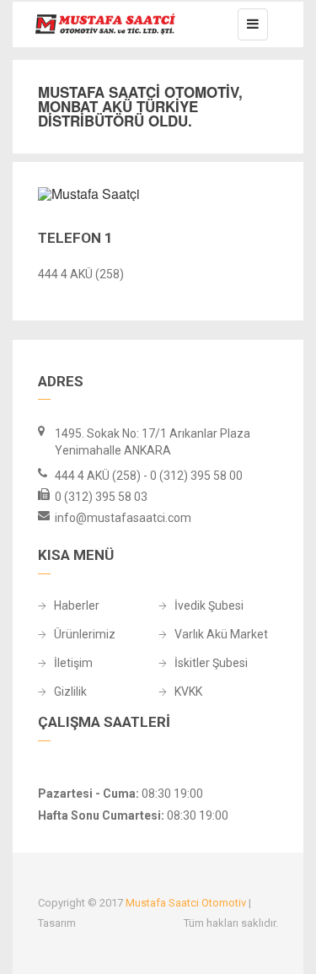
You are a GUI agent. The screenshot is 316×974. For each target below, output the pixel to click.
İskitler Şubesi (211, 663)
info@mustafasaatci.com (123, 518)
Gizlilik (70, 692)
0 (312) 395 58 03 (101, 496)
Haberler (76, 606)
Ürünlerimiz (84, 634)
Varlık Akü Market (221, 634)
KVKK (188, 692)
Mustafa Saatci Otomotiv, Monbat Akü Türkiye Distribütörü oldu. (140, 106)
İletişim (73, 663)
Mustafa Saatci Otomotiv (187, 902)
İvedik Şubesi (209, 606)
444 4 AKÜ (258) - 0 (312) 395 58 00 (149, 475)
